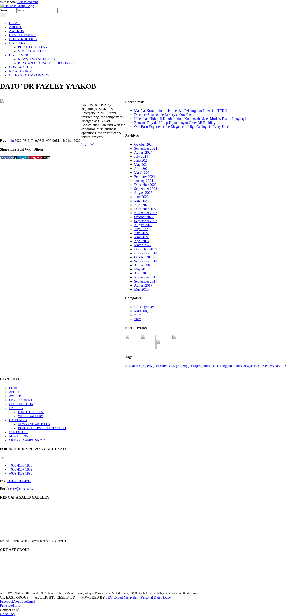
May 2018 (141, 269)
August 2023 (143, 193)
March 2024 (142, 172)
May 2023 (141, 201)
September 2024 (145, 148)
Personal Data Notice (156, 597)
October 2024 (144, 144)
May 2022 (141, 237)
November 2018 (145, 253)
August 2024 (143, 152)
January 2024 (143, 181)
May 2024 (141, 164)
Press (137, 319)
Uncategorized (144, 307)
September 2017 (145, 281)
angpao (227, 366)
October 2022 (144, 217)
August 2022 (143, 225)
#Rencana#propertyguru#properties (185, 366)
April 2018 (141, 273)
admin (9, 140)
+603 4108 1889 (20, 473)
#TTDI (216, 366)
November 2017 (145, 277)
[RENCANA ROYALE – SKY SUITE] (179, 348)
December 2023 (145, 185)
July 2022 (141, 229)
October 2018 (144, 257)
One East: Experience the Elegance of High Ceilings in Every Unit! (181, 127)
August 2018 (143, 265)
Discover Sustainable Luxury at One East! (163, 115)
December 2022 (145, 209)
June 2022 (141, 233)
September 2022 (145, 221)
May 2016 (141, 289)
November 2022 (145, 213)
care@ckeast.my (21, 489)
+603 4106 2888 (19, 481)
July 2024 (141, 156)
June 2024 (141, 160)
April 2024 (141, 168)
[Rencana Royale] (133, 348)
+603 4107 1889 (20, 469)
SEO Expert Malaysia (121, 597)
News (138, 315)
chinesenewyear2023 (271, 366)
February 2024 (144, 176)
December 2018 (145, 249)
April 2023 (141, 205)
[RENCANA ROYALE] (164, 348)
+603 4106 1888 (20, 465)
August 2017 (143, 285)
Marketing (141, 311)
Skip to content (27, 2)
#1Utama (131, 366)
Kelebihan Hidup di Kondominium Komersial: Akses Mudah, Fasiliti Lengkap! (190, 119)
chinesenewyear (244, 366)
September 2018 (145, 261)
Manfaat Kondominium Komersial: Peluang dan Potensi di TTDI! (180, 111)
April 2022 (141, 241)
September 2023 (145, 189)
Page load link (10, 605)
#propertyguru (149, 366)
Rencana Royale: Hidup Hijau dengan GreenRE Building (174, 123)
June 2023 (141, 197)
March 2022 (142, 245)
